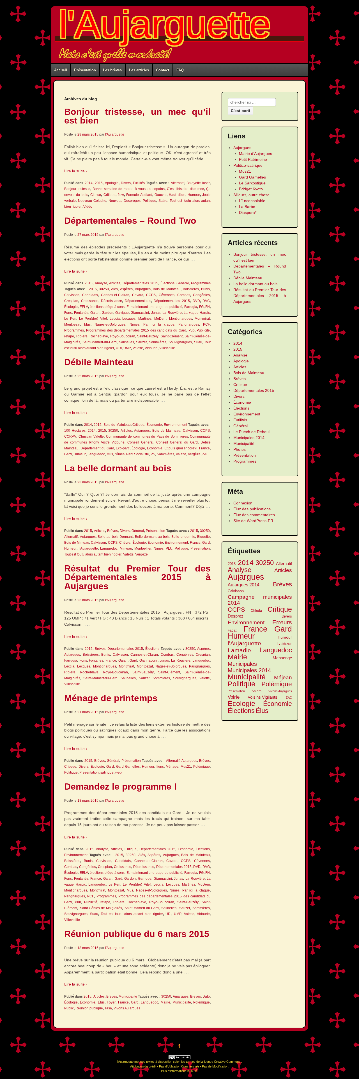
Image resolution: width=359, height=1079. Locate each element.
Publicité (203, 330)
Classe (95, 195)
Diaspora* (247, 212)
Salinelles (126, 342)
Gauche (161, 195)
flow (121, 195)
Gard (68, 454)
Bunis (205, 289)
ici (188, 1071)
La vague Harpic (197, 313)
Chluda (256, 610)
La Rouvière (171, 313)
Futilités (139, 183)
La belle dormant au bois (117, 468)
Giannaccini (140, 313)
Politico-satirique (248, 165)
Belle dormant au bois (152, 537)
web (118, 772)
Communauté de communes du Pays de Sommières (147, 436)
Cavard (137, 295)
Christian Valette (91, 436)
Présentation (85, 70)
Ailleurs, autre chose (251, 195)
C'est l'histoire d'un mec (185, 189)
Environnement (175, 425)
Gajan (95, 313)
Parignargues (188, 324)
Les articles (139, 70)
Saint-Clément (172, 336)
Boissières (191, 289)
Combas (183, 295)
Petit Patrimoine (253, 159)
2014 (89, 183)
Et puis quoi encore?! (180, 448)
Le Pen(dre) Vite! (93, 319)
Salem (256, 691)
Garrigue (122, 313)
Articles (114, 283)
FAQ (180, 70)
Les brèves (112, 70)
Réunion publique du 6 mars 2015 (136, 934)
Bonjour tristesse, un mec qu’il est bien (137, 116)
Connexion (242, 503)
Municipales (242, 664)
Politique (149, 201)
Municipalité (128, 996)
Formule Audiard (139, 195)
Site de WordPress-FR (253, 520)
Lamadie (239, 650)
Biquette (203, 537)
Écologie (71, 307)
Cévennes (166, 295)
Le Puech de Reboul (251, 431)
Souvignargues (180, 342)
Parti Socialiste (137, 454)
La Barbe (247, 206)
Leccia (115, 319)
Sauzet (141, 342)
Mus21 (186, 767)
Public (69, 1008)
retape (69, 336)
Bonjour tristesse (77, 189)
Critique (109, 195)
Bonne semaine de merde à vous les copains (129, 189)
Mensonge (282, 657)
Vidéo (87, 207)
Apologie (112, 183)
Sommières (157, 342)
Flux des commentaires (254, 515)
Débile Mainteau (99, 362)
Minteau (126, 548)
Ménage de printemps (111, 698)
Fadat (232, 630)
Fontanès (81, 313)
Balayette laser (198, 183)
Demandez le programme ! (120, 786)
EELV (84, 307)
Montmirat (202, 319)
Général (182, 283)
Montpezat (72, 324)
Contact (162, 70)
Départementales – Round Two (130, 221)
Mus (87, 324)
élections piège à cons (107, 307)
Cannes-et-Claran (144, 655)
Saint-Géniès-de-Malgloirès (101, 908)
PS (153, 454)
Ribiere (82, 336)
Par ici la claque (158, 324)
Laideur (284, 643)
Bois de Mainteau (167, 289)
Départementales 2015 (140, 283)
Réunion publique (89, 1008)
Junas (155, 313)
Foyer (111, 1002)
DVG (206, 301)
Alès (114, 289)
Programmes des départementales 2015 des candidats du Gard (136, 330)
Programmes (201, 283)
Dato (206, 996)
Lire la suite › (75, 171)
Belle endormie (183, 537)
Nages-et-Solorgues (110, 324)
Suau (198, 342)
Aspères (126, 289)
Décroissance (111, 301)
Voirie (234, 697)
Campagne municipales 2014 (260, 600)
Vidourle (151, 348)
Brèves (112, 531)
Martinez (144, 319)
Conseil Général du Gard (177, 442)
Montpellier (142, 548)
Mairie (165, 1002)
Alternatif (177, 183)
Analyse (101, 283)
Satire (162, 201)
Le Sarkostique (252, 183)
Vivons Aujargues (127, 1008)
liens (160, 767)
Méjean (283, 677)
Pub (191, 330)
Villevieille (167, 348)
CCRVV (70, 436)
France (204, 448)
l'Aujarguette (165, 24)
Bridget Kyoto (251, 189)
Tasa (108, 1008)
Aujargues (143, 289)
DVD (196, 301)
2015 (99, 183)
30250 (104, 289)
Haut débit (177, 195)
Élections (167, 283)
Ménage (172, 767)
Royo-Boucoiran (122, 336)
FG (201, 307)
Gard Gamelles (128, 767)
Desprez (235, 616)
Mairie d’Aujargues (255, 153)
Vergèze (194, 454)
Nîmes (134, 324)
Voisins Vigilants (262, 697)
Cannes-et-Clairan (115, 295)
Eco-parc (123, 448)
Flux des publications (252, 509)
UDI (119, 348)
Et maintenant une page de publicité (154, 307)
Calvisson (71, 295)
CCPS (151, 295)
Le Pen (70, 319)
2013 (232, 564)
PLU (169, 548)
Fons (68, 313)
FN (207, 307)
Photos (239, 449)
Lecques (128, 319)
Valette (138, 348)
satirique (107, 772)
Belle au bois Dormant (115, 537)
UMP (127, 348)
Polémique (201, 767)
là (196, 1071)
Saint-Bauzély (147, 336)
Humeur (79, 454)
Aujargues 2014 (243, 584)
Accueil (60, 70)
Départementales (138, 301)
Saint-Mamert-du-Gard (99, 342)
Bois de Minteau (76, 543)
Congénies (201, 295)
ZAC (205, 454)
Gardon (107, 313)
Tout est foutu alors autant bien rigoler (92, 554)
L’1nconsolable (252, 200)
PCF (206, 324)
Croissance (89, 301)
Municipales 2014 (248, 437)
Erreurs (282, 622)
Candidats (90, 295)
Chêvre (124, 543)
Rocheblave (98, 336)
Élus (101, 1002)
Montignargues (180, 319)
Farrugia (190, 307)
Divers (126, 183)
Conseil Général (140, 442)
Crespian (71, 301)
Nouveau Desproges (125, 201)
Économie (154, 425)
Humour (194, 195)
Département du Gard (97, 448)
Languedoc (96, 454)
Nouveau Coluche (92, 201)
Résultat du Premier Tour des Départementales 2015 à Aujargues (137, 577)
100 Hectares (75, 431)
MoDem (160, 319)
